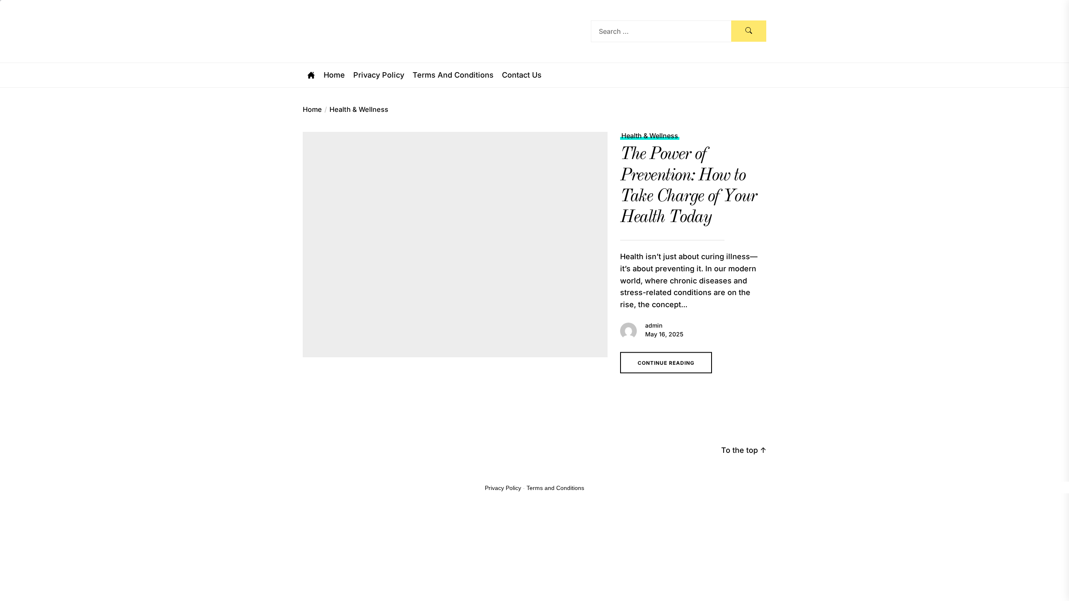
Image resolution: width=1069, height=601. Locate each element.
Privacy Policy (378, 75)
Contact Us (522, 75)
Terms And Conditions (453, 75)
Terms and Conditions (555, 488)
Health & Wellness (649, 136)
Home (334, 75)
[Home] (311, 75)
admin (653, 325)
